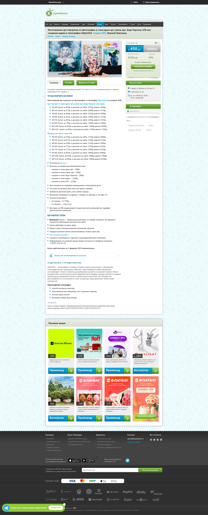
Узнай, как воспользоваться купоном (70, 255)
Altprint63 (102, 100)
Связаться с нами (133, 442)
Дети (139, 24)
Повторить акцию (143, 66)
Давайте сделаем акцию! (78, 439)
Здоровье (65, 24)
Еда (51, 24)
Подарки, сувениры (134, 130)
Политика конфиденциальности (109, 447)
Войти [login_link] (136, 2)
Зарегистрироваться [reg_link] (152, 2)
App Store (74, 460)
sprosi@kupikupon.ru (135, 439)
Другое (148, 130)
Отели (133, 24)
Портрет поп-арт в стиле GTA (59, 133)
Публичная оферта (104, 444)
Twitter (157, 439)
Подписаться (56, 508)
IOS (83, 89)
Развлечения (76, 24)
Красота (57, 24)
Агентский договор (104, 439)
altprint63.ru (134, 111)
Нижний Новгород (55, 2)
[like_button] (156, 43)
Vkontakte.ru (154, 439)
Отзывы (68, 82)
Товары (100, 24)
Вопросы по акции (87, 82)
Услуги (114, 24)
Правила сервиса (53, 447)
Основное (54, 82)
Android (91, 89)
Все (47, 24)
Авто (84, 24)
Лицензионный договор (106, 441)
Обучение (92, 24)
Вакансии (50, 444)
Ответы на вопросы (54, 450)
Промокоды (148, 24)
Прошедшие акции (76, 444)
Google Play (88, 460)
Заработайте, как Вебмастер (79, 441)
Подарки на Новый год (136, 125)
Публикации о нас (54, 441)
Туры (107, 24)
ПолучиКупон (123, 24)
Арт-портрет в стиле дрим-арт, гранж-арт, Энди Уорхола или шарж (75, 104)
